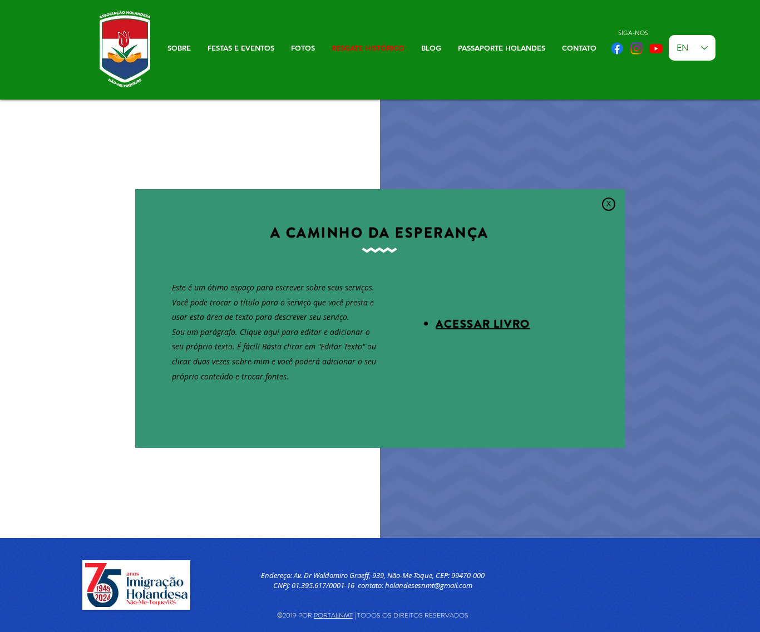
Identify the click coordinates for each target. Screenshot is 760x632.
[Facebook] (617, 48)
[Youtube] (656, 48)
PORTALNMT (333, 615)
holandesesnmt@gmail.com (428, 585)
